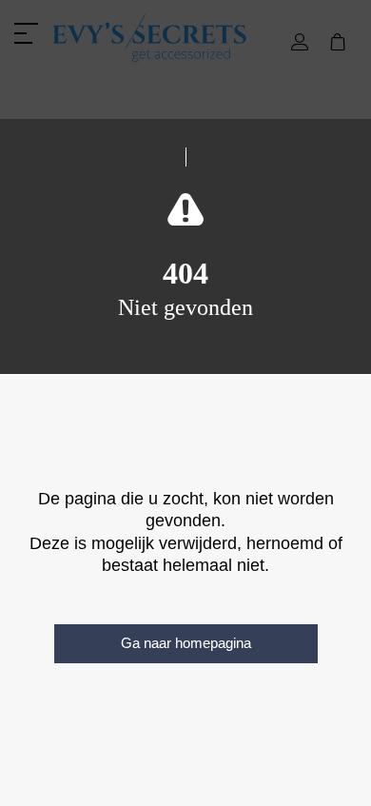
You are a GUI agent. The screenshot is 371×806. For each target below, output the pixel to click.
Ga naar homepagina (186, 643)
